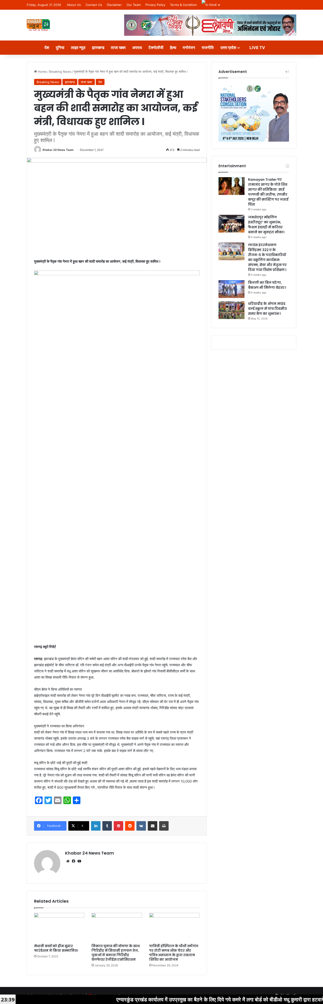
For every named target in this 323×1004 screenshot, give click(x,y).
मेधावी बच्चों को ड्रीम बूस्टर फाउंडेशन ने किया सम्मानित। (56, 948)
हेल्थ (173, 47)
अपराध (137, 47)
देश (46, 47)
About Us (74, 5)
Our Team (134, 5)
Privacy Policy (155, 5)
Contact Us (94, 5)
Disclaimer (114, 5)
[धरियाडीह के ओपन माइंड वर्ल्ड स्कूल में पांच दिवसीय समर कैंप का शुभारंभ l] (231, 310)
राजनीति (208, 47)
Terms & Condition (183, 5)
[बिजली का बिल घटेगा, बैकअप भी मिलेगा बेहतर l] (231, 289)
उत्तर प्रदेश (228, 47)
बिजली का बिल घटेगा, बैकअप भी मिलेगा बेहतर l (267, 285)
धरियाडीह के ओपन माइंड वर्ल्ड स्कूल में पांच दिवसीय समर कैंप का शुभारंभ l (267, 308)
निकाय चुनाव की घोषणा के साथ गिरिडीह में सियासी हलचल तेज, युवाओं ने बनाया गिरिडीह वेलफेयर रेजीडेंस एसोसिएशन (116, 953)
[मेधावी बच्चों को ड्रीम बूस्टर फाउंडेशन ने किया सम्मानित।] (59, 927)
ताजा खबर (118, 47)
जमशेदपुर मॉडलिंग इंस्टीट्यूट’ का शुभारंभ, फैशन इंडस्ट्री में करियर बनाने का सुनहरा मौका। (266, 224)
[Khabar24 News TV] (38, 25)
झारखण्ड (98, 47)
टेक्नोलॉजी (155, 47)
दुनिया (60, 47)
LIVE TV (257, 47)
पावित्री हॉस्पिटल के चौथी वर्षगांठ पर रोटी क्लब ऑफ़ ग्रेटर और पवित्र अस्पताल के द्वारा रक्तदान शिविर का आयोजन (173, 953)
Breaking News (60, 71)
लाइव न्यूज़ (78, 47)
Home (42, 71)
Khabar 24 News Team (58, 150)
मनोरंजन (189, 47)
